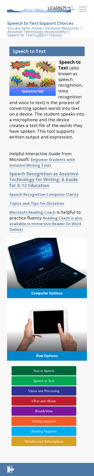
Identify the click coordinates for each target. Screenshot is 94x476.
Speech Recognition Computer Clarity (43, 194)
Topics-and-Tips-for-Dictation (36, 203)
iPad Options (47, 330)
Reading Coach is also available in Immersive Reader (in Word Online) (45, 224)
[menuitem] (69, 9)
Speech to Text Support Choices (40, 23)
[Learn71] (39, 9)
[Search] (69, 9)
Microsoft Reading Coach (32, 212)
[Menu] (80, 9)
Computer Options (47, 268)
